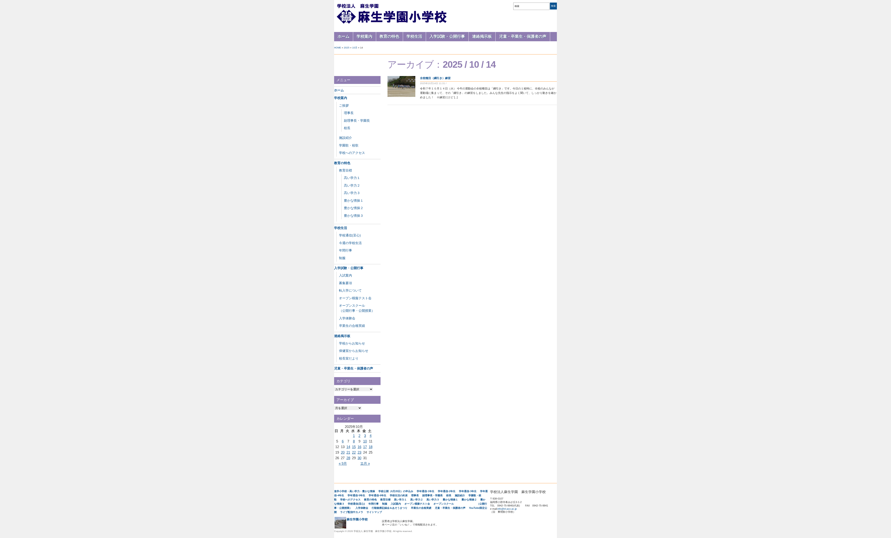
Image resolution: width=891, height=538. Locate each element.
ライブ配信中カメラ (351, 512)
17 (365, 447)
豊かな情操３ (353, 215)
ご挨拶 (344, 105)
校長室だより (348, 358)
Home (337, 47)
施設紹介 (345, 138)
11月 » (365, 463)
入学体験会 (347, 318)
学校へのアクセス (352, 153)
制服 (342, 258)
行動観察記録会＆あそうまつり (389, 507)
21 (348, 452)
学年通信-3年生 (468, 491)
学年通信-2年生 (446, 491)
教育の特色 (389, 36)
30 (359, 458)
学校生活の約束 (399, 495)
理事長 (349, 113)
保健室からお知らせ (353, 351)
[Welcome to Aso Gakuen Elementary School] (392, 23)
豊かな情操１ (353, 200)
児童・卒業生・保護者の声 (522, 36)
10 (365, 441)
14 (348, 447)
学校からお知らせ (352, 343)
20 (343, 452)
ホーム (343, 36)
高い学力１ (352, 178)
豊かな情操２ (353, 208)
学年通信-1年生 (425, 491)
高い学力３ (352, 193)
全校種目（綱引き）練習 (435, 78)
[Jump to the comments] (448, 83)
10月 (354, 47)
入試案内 (345, 275)
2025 (346, 47)
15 (354, 447)
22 (354, 452)
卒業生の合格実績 (352, 326)
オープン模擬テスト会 (355, 298)
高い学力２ (352, 185)
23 (359, 452)
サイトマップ (374, 512)
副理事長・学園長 (357, 120)
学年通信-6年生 (377, 495)
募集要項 (345, 283)
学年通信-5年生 (356, 495)
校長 (347, 128)
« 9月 (343, 463)
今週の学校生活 (350, 243)
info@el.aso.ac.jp (507, 508)
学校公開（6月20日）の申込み (395, 491)
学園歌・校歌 (348, 145)
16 (359, 447)
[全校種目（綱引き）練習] (401, 96)
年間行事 (345, 250)
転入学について (350, 290)
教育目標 (345, 170)
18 (370, 447)
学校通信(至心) (350, 235)
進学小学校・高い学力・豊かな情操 (354, 491)
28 (348, 458)
